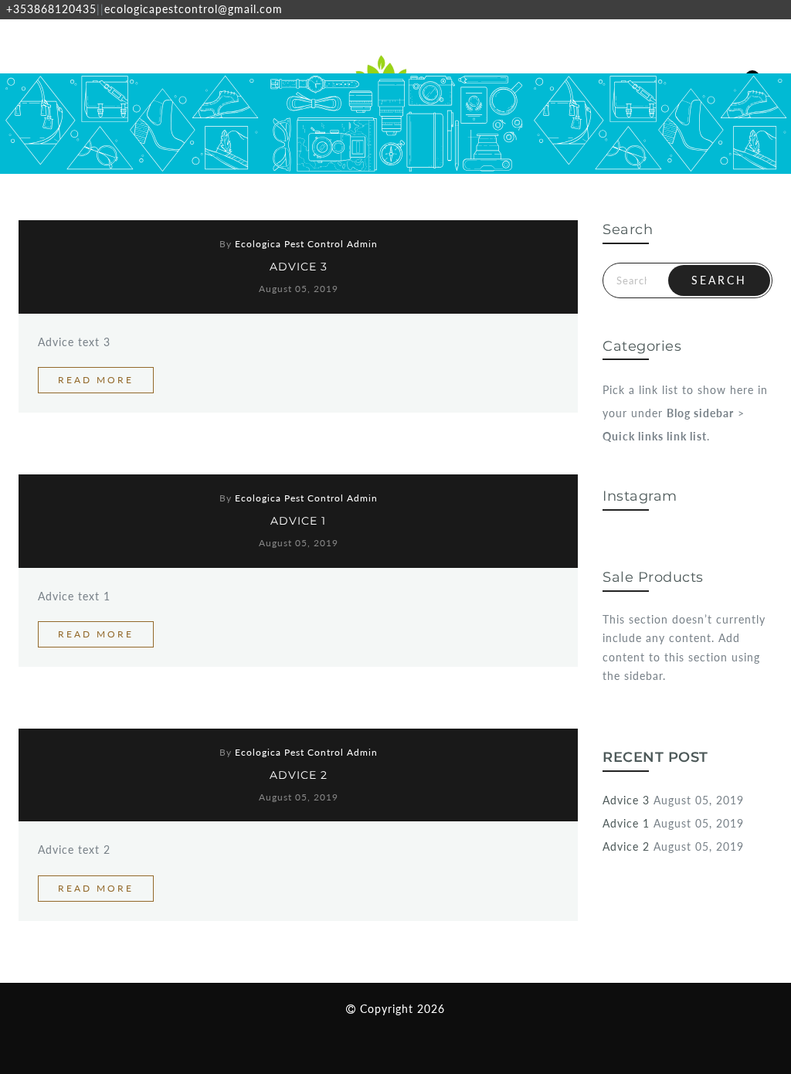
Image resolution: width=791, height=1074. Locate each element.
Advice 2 (299, 775)
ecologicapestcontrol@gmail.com (193, 8)
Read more (96, 380)
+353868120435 (51, 8)
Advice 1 (298, 521)
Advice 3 (299, 267)
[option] (132, 123)
